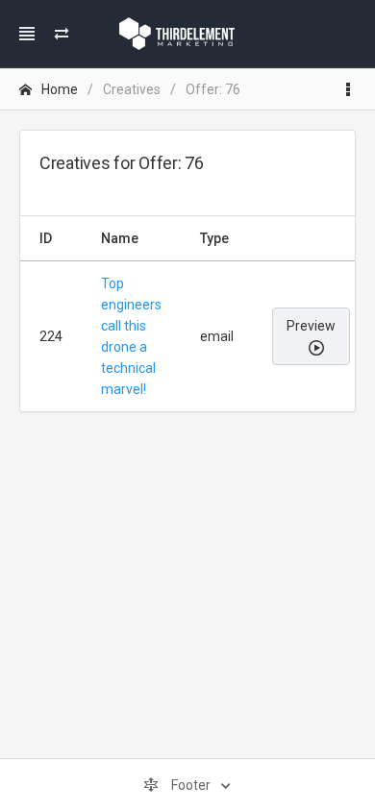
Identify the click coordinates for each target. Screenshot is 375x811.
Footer (190, 785)
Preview (311, 325)
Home (59, 89)
